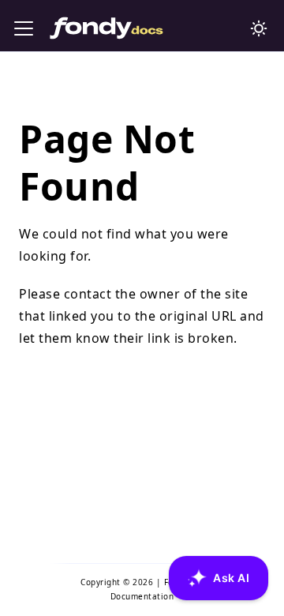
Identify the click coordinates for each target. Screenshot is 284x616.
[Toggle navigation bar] (24, 28)
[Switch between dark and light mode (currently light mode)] (258, 28)
